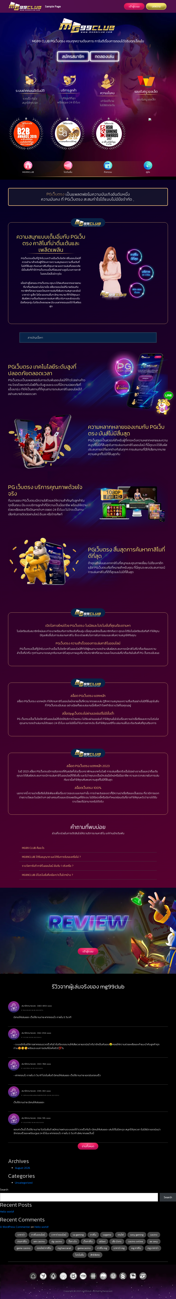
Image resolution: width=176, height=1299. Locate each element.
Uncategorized (23, 1183)
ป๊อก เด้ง (73, 1241)
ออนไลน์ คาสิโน (44, 1248)
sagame (107, 1235)
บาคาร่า (21, 1235)
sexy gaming (137, 1235)
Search (4, 1189)
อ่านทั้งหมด (88, 1146)
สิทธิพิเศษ (95, 1255)
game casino (23, 1248)
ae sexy (154, 1241)
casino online (135, 1241)
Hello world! (7, 1211)
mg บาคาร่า (152, 1248)
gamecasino (84, 1248)
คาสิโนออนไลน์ (38, 1235)
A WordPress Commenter (15, 1227)
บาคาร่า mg (119, 1248)
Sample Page (53, 6)
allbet (102, 1241)
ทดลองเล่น (104, 56)
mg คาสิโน (136, 1248)
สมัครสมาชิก (73, 56)
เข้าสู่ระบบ (134, 6)
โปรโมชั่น (79, 1255)
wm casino (39, 1241)
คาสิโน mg (102, 1248)
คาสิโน (93, 1235)
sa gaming (78, 1235)
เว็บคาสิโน (88, 1241)
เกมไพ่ (121, 1235)
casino (153, 1235)
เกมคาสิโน (22, 1241)
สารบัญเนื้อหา (35, 337)
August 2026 (22, 1168)
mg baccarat (64, 1248)
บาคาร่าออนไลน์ (58, 1235)
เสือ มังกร (117, 1241)
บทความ (156, 6)
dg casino (56, 1241)
